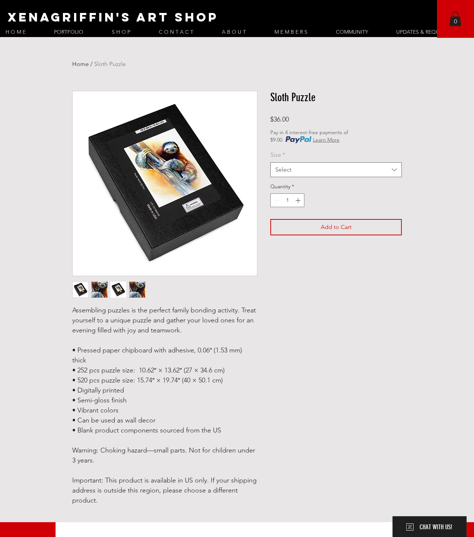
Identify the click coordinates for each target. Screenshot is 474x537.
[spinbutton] (287, 200)
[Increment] (298, 200)
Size (277, 154)
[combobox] (336, 169)
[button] (455, 18)
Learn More (326, 139)
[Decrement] (276, 200)
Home (80, 63)
